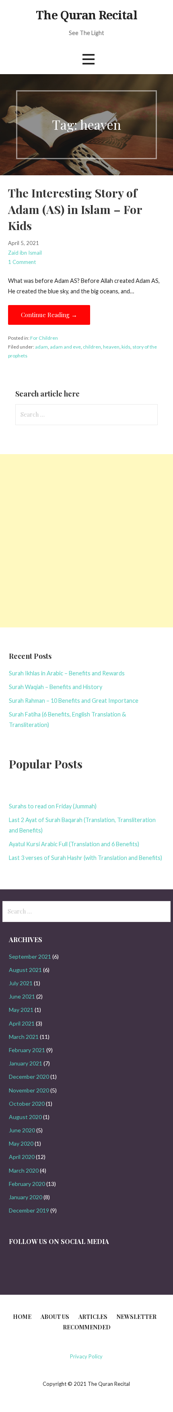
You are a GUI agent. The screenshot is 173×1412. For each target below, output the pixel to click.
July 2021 (21, 983)
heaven (111, 347)
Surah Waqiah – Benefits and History (55, 686)
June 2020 (22, 1130)
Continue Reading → (49, 315)
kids (126, 347)
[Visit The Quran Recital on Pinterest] (26, 1259)
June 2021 (22, 996)
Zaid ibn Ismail (25, 252)
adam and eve (65, 347)
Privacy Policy (86, 1356)
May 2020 (21, 1143)
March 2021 (24, 1036)
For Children (44, 338)
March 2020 (24, 1170)
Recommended (87, 1327)
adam (41, 347)
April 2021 (22, 1023)
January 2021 (25, 1063)
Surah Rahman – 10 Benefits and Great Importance (73, 700)
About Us (55, 1317)
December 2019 (29, 1210)
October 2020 (27, 1103)
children (92, 347)
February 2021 (27, 1050)
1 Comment (22, 262)
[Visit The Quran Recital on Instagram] (13, 1259)
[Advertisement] (86, 540)
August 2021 (25, 969)
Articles (92, 1317)
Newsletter (137, 1317)
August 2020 (25, 1116)
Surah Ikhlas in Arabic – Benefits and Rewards (67, 673)
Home (22, 1317)
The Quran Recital (86, 15)
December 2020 (29, 1076)
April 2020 (22, 1156)
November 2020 (29, 1090)
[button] (88, 59)
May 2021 (21, 1009)
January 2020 (25, 1197)
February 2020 (27, 1183)
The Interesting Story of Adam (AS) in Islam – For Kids (75, 209)
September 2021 (30, 956)
